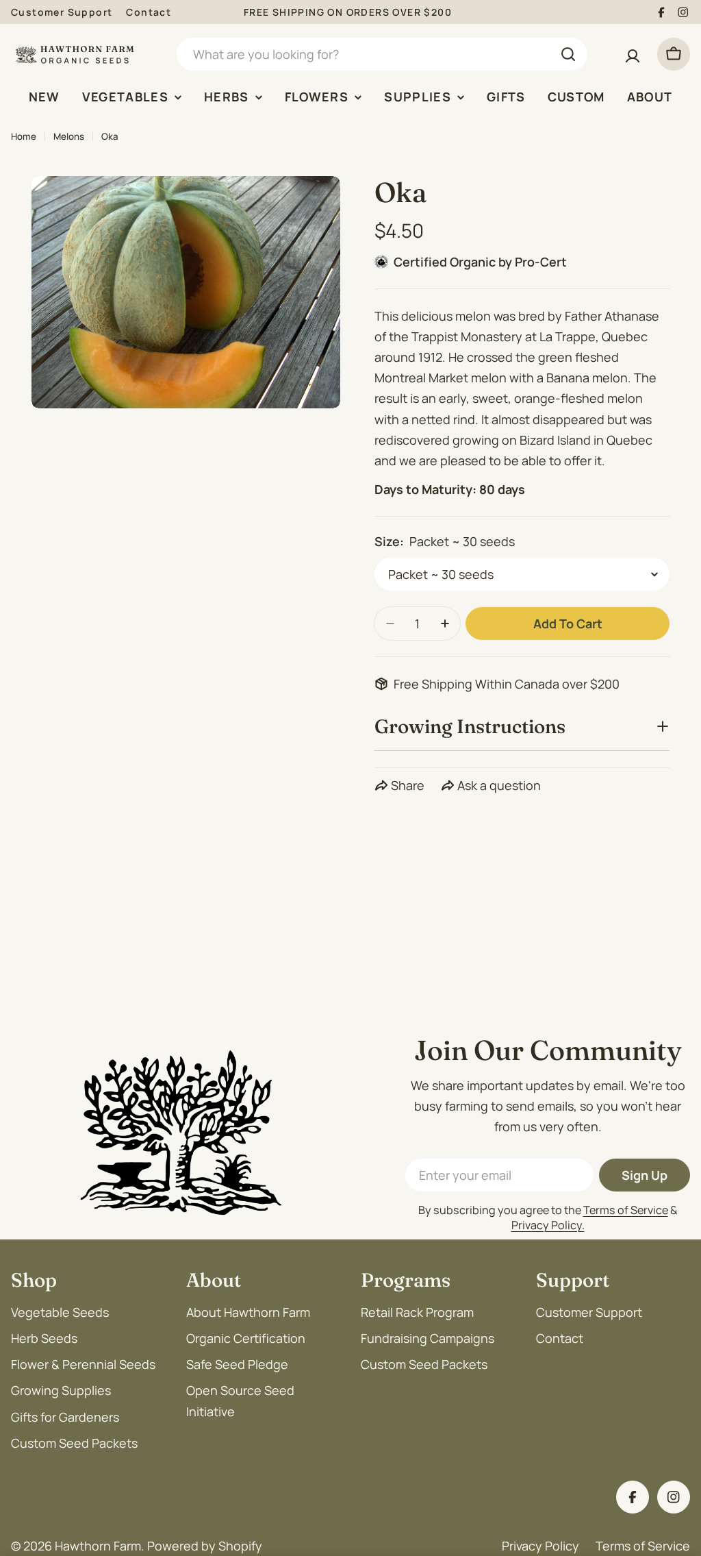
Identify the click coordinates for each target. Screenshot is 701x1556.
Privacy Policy (540, 1546)
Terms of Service (625, 1210)
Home (23, 136)
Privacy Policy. (548, 1225)
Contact (148, 11)
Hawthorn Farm (98, 1546)
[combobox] (382, 54)
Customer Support (61, 11)
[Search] (568, 54)
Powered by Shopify (204, 1546)
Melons (68, 136)
